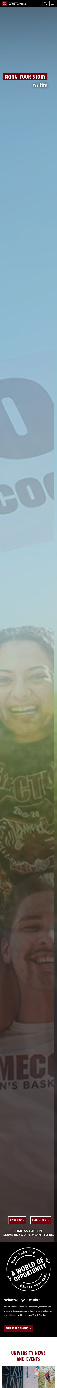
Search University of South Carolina (45, 3)
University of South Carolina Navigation (52, 3)
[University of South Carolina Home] (14, 3)
